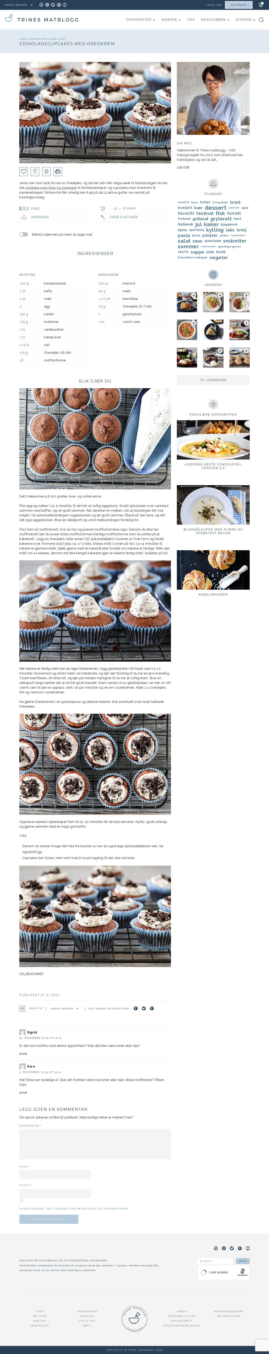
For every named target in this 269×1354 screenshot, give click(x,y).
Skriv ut (36, 1008)
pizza (196, 235)
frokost (184, 219)
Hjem (23, 39)
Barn (194, 202)
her (39, 852)
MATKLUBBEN (213, 19)
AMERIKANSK (40, 217)
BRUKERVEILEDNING (229, 1311)
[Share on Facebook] (136, 1008)
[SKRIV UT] (58, 171)
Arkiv (87, 1325)
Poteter (210, 235)
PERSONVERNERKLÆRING (181, 1325)
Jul (198, 224)
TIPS (191, 19)
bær (198, 207)
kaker (211, 224)
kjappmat (229, 224)
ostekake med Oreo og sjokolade (51, 188)
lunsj (242, 229)
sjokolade (212, 241)
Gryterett (221, 219)
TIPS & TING (87, 1320)
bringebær (220, 202)
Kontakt (40, 1320)
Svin (210, 252)
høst (237, 219)
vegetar (219, 257)
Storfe (183, 252)
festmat (205, 213)
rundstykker (238, 235)
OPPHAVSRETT (182, 1320)
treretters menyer (193, 257)
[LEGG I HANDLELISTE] (46, 171)
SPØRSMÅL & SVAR (182, 1316)
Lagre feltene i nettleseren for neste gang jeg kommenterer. (74, 1208)
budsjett (185, 208)
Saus (197, 240)
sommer (188, 246)
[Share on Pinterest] (152, 1008)
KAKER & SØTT (57, 39)
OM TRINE (40, 1316)
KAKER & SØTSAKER (124, 217)
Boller (205, 202)
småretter (235, 241)
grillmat (201, 218)
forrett (234, 213)
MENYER (169, 19)
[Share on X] (144, 1008)
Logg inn (214, 4)
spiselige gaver (229, 246)
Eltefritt (233, 207)
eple (245, 208)
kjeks (182, 230)
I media (181, 1311)
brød (235, 202)
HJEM (40, 1311)
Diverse (244, 19)
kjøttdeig (196, 230)
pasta (184, 235)
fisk (220, 213)
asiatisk (183, 202)
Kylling (215, 230)
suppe (197, 252)
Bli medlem (238, 5)
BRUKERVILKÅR (229, 1316)
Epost (25, 1185)
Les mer (183, 167)
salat (184, 241)
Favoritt (186, 213)
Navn (24, 1166)
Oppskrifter (139, 19)
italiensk (185, 224)
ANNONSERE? (40, 1325)
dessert (215, 208)
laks (230, 229)
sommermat (208, 246)
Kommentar (30, 1125)
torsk (221, 252)
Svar (23, 1054)
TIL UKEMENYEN (213, 380)
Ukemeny (87, 1316)
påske (224, 235)
